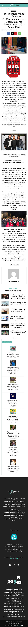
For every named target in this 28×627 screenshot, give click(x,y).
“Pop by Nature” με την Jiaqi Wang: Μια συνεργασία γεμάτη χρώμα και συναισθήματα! (13, 419)
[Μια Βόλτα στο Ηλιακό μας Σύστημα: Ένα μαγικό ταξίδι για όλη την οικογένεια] (13, 396)
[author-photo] (14, 279)
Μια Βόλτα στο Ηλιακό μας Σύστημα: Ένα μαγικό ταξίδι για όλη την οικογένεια (13, 403)
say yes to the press (7, 29)
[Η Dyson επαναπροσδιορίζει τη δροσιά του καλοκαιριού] (5, 303)
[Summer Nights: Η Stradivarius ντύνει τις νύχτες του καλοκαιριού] (5, 296)
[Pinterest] (15, 33)
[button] (2, 6)
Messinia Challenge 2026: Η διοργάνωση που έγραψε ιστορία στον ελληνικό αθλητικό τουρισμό (13, 387)
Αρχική (2, 8)
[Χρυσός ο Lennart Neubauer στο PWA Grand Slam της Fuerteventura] (13, 349)
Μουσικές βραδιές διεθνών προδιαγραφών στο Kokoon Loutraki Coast (18, 325)
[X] (12, 33)
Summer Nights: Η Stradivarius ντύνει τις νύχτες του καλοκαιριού (18, 296)
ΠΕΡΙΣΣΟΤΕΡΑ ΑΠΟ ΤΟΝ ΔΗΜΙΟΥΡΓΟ (13, 290)
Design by (19, 625)
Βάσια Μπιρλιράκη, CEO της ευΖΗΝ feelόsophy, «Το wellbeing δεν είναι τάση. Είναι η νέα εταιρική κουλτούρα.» (13, 370)
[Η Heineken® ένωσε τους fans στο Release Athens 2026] (5, 332)
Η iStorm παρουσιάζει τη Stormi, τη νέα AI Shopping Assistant (18, 318)
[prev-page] (13, 338)
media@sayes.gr (14, 558)
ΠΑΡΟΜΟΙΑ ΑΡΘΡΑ (13, 288)
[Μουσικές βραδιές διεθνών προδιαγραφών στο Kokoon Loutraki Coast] (5, 325)
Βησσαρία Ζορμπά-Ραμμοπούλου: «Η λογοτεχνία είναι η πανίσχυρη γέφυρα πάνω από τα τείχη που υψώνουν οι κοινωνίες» (13, 451)
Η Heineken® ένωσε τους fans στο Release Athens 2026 (18, 332)
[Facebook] (8, 33)
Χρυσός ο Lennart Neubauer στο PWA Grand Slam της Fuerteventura (13, 354)
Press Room (8, 8)
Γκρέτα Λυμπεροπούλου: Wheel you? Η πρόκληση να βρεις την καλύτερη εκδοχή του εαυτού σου (13, 434)
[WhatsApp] (19, 33)
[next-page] (15, 338)
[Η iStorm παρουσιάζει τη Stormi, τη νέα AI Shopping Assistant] (5, 318)
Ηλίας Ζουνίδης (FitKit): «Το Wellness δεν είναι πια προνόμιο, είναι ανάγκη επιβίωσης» (13, 469)
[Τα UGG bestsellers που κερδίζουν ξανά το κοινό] (5, 311)
